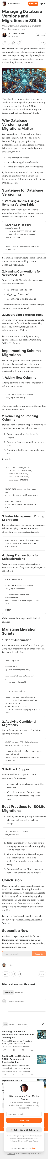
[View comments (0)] (13, 42)
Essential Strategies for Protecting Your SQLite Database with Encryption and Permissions (17, 1042)
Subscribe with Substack (26, 1130)
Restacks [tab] (19, 992)
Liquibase (26, 320)
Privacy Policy (32, 1141)
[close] (41, 1085)
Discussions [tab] (21, 1024)
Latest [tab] (11, 1024)
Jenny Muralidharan (16, 34)
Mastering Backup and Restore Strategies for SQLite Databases (16, 1066)
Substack (11, 1153)
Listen (42, 35)
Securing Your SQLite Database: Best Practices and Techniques (18, 1034)
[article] (24, 1040)
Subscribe (33, 3)
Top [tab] (5, 1024)
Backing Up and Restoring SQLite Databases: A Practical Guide (16, 1059)
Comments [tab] (8, 992)
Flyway (15, 320)
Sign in (42, 3)
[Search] (43, 1024)
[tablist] (13, 992)
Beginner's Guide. (30, 113)
